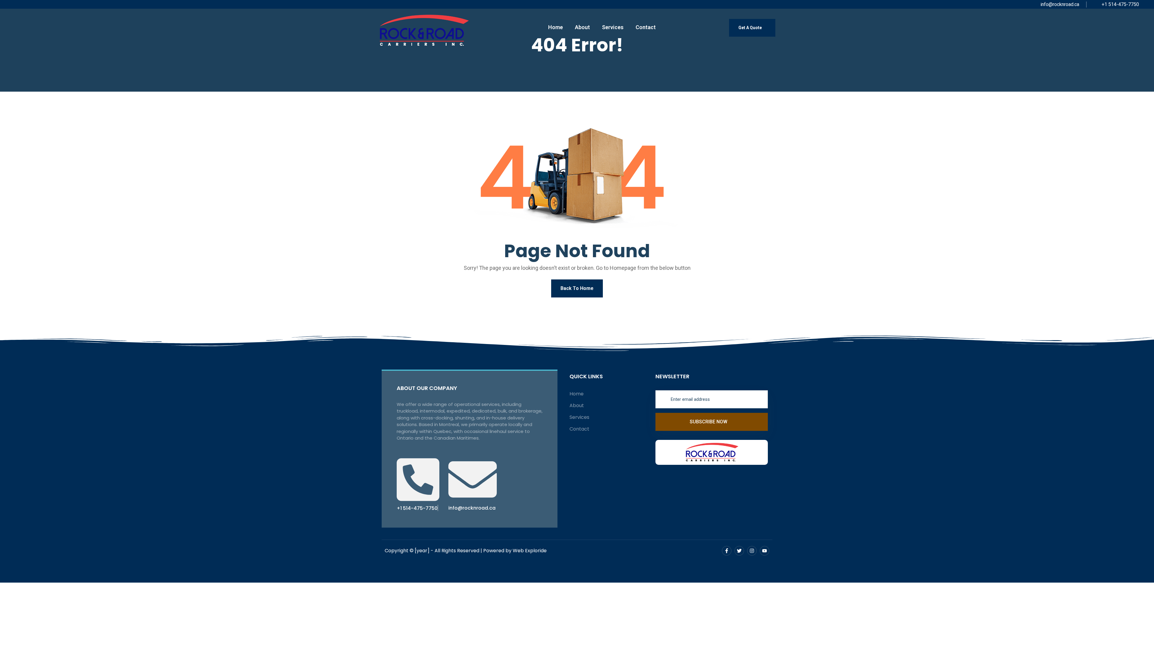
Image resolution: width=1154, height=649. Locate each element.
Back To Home (577, 288)
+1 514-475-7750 (1120, 4)
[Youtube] (764, 551)
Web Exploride (530, 550)
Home (555, 27)
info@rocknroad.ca (1059, 4)
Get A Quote (750, 27)
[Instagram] (752, 551)
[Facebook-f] (726, 551)
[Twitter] (739, 551)
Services (613, 27)
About (582, 27)
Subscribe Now (709, 422)
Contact (646, 27)
